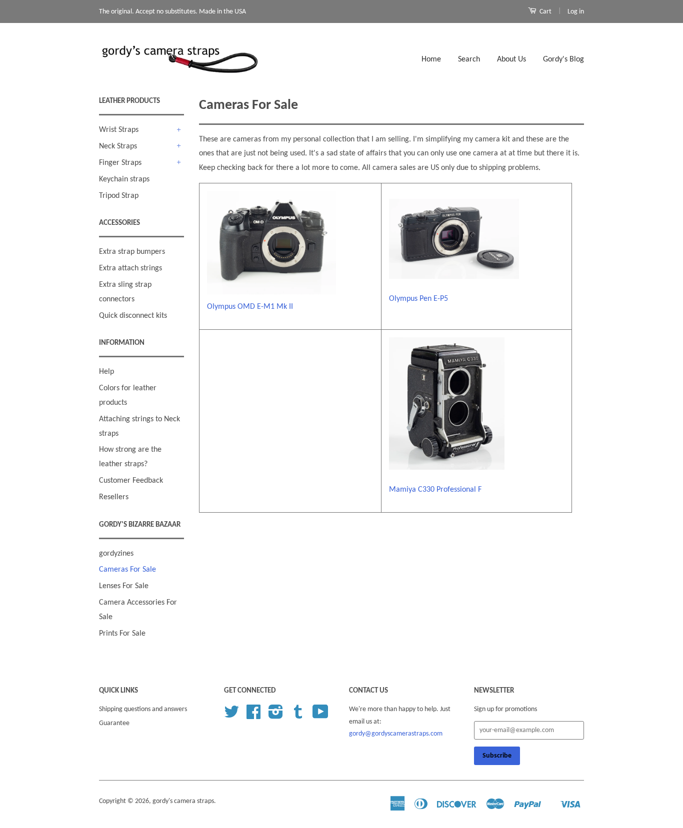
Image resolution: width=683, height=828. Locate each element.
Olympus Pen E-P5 (418, 299)
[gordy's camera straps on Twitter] (231, 716)
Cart (545, 11)
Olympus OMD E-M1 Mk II (250, 307)
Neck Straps (118, 146)
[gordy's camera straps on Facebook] (253, 716)
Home (431, 59)
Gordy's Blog (563, 59)
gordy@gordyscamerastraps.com (395, 734)
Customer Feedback (131, 481)
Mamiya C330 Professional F (435, 490)
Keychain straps (124, 179)
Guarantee (114, 723)
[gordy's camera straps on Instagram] (276, 716)
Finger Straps (120, 163)
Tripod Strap (118, 196)
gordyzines (116, 554)
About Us (511, 59)
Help (106, 372)
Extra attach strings (130, 268)
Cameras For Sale (127, 570)
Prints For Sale (122, 634)
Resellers (113, 497)
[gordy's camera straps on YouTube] (320, 716)
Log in (576, 11)
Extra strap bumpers (132, 252)
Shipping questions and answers (143, 709)
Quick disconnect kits (133, 316)
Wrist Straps (118, 130)
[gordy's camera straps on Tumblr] (298, 716)
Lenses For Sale (123, 586)
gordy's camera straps (183, 801)
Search (469, 59)
